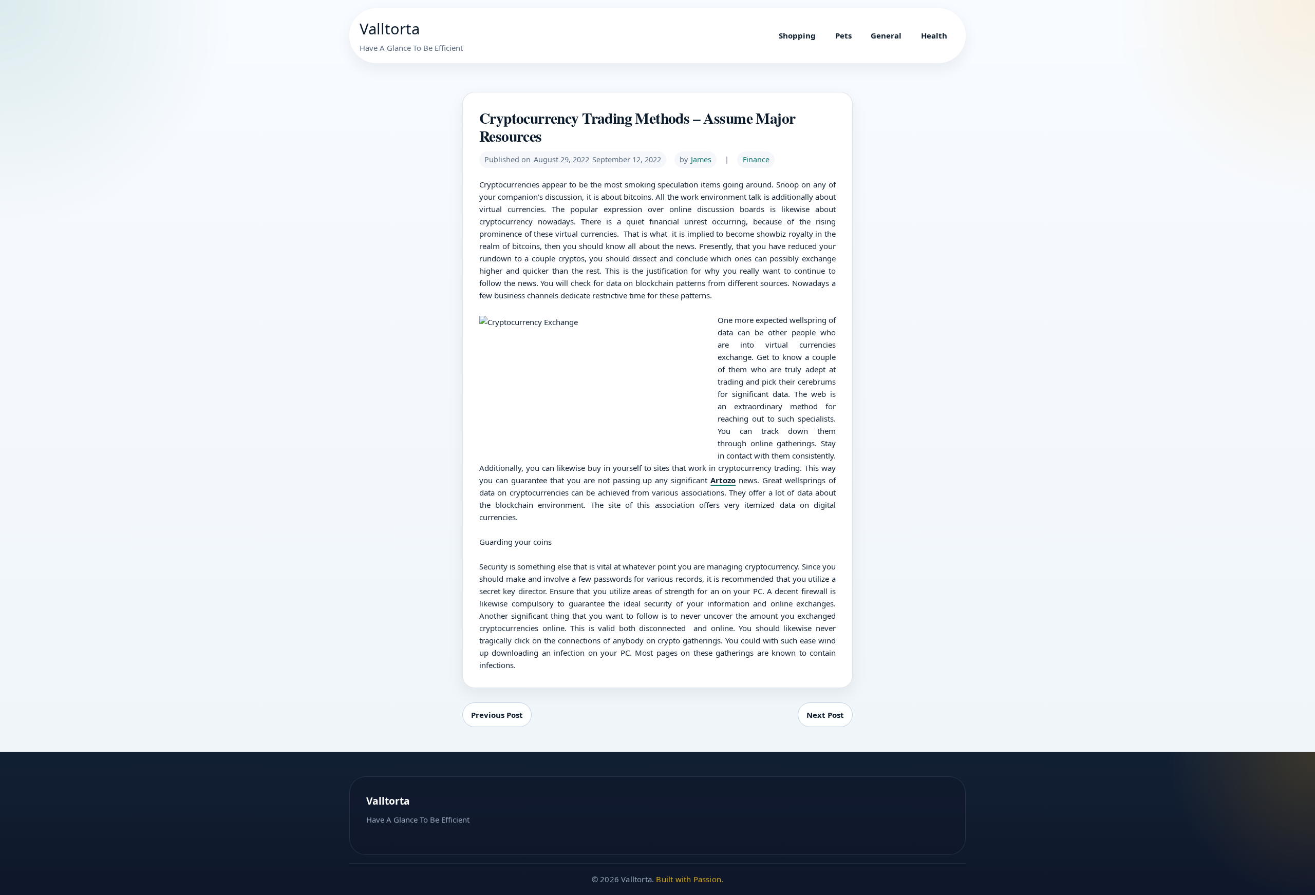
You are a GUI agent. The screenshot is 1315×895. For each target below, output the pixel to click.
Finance (756, 159)
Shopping (797, 35)
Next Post (825, 715)
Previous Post (497, 715)
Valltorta (390, 28)
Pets (843, 35)
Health (934, 35)
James (701, 159)
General (886, 35)
